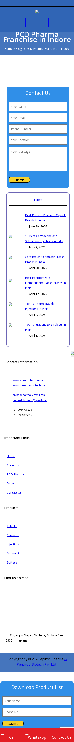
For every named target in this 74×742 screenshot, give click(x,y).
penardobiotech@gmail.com (30, 400)
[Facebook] (9, 424)
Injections (13, 544)
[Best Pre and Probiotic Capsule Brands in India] (15, 220)
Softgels (12, 562)
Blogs (19, 49)
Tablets (12, 526)
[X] (23, 424)
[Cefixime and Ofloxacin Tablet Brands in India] (15, 262)
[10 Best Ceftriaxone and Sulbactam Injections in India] (15, 241)
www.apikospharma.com (29, 380)
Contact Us (14, 492)
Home (8, 49)
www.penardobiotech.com (30, 385)
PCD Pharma (15, 474)
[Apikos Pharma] (37, 12)
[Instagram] (16, 424)
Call (12, 737)
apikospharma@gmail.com (29, 395)
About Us (13, 465)
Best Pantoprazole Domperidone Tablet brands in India (45, 283)
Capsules (13, 535)
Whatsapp (37, 737)
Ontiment (13, 553)
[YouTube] (29, 424)
